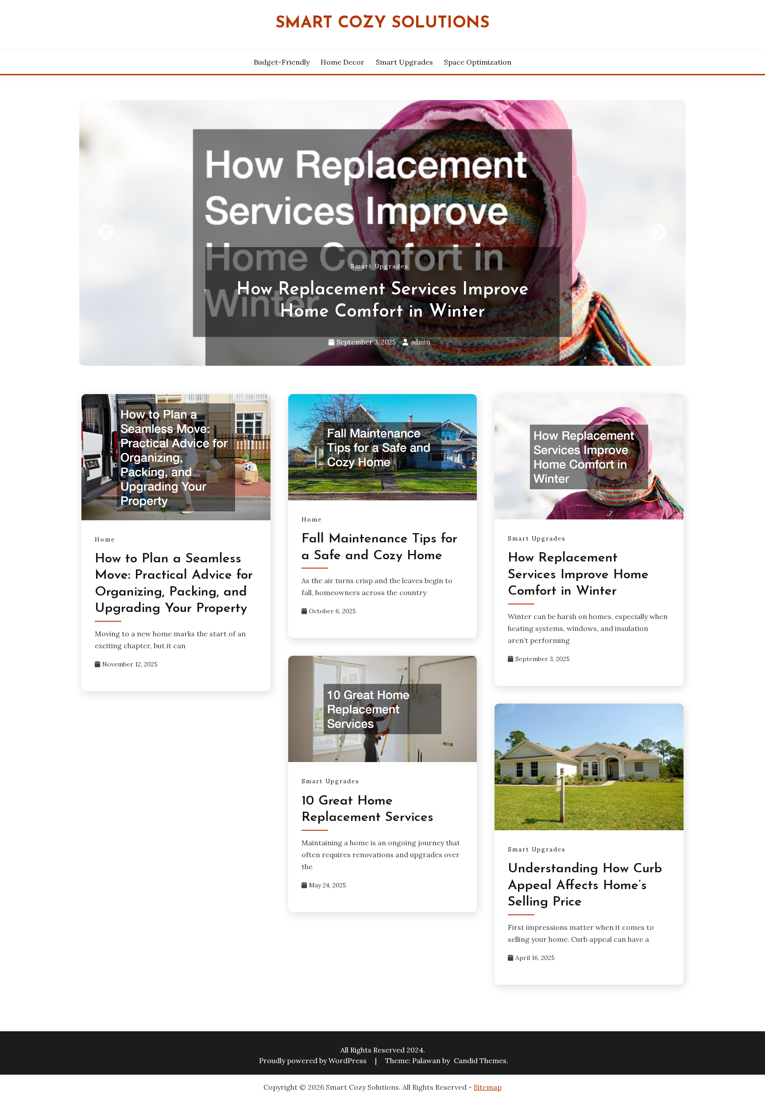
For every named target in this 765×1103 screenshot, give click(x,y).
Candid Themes (480, 1060)
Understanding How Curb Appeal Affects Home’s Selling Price (585, 885)
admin (420, 342)
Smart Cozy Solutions (382, 23)
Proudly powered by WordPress (313, 1060)
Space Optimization (477, 62)
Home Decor (342, 62)
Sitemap (488, 1087)
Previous (106, 233)
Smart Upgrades (404, 62)
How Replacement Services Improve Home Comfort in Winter (578, 574)
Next (659, 233)
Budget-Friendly (281, 62)
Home (105, 539)
